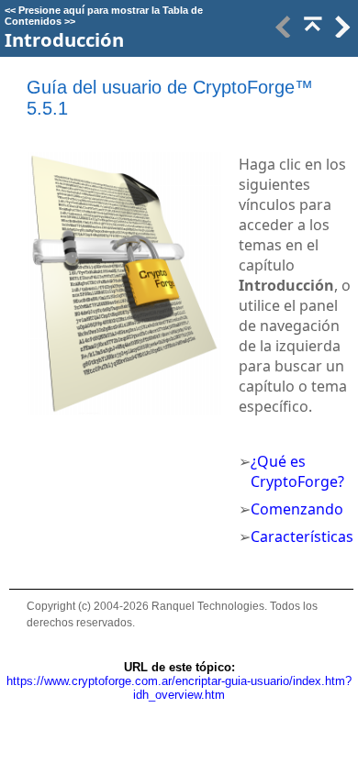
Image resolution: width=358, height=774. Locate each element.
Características (302, 536)
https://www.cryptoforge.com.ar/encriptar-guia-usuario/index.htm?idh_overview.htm (179, 688)
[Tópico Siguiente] (340, 32)
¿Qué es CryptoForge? (297, 471)
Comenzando (297, 509)
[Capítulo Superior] (311, 32)
